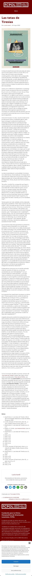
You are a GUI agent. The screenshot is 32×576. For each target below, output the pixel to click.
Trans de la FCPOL (20, 377)
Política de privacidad (20, 574)
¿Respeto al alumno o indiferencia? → (19, 499)
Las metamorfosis (20, 428)
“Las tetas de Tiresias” (8, 375)
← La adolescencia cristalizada (10, 497)
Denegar (16, 566)
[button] (29, 543)
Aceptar (16, 561)
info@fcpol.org (9, 541)
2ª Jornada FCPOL (14, 494)
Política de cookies (10, 574)
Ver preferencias (16, 570)
